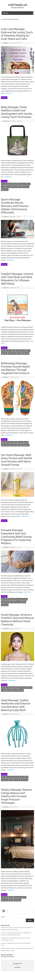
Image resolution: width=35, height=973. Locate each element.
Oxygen (14, 186)
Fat (14, 350)
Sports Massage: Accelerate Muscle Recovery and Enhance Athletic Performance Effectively (14, 206)
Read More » (9, 93)
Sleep (20, 186)
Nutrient (8, 186)
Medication (13, 445)
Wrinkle (21, 690)
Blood (3, 184)
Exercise (9, 350)
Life (29, 350)
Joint (3, 186)
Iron (29, 184)
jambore (6, 43)
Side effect (5, 900)
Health (16, 184)
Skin (9, 690)
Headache (19, 599)
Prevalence (5, 780)
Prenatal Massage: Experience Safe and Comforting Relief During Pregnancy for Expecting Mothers (16, 537)
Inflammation (5, 602)
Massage (4, 97)
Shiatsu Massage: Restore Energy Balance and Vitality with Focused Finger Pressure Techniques (16, 796)
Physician (4, 353)
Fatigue (18, 350)
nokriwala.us (17, 4)
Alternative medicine (7, 442)
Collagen (9, 687)
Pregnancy (18, 602)
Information (22, 184)
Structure (26, 186)
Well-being (5, 189)
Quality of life (12, 353)
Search (3, 916)
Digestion (9, 184)
